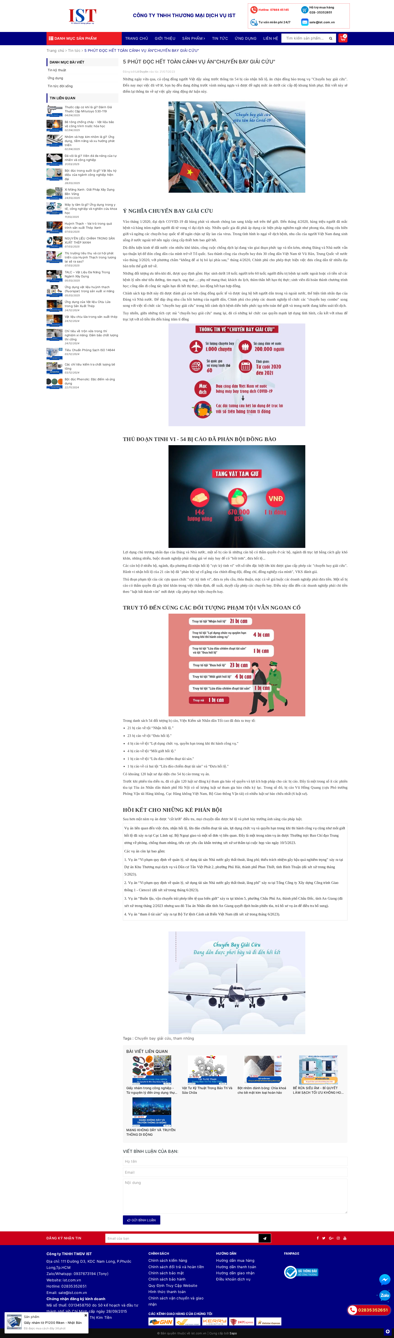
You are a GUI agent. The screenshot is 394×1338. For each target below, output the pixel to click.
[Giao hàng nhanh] (161, 1321)
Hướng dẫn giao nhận (235, 1273)
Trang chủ (136, 38)
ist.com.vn (72, 1280)
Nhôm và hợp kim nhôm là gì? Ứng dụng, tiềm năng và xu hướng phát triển (90, 141)
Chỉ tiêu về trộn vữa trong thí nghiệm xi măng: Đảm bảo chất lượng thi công (91, 335)
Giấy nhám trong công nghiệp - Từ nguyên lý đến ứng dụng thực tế (151, 1090)
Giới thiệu (165, 38)
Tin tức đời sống (60, 86)
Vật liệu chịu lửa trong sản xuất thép (91, 316)
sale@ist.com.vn (322, 22)
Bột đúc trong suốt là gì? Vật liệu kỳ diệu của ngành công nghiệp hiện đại (91, 175)
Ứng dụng (246, 38)
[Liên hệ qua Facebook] (385, 1279)
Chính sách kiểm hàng (167, 1260)
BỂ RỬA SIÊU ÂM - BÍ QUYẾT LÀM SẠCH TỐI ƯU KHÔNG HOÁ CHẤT (318, 1090)
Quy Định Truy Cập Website (172, 1285)
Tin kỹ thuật (57, 70)
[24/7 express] (241, 1321)
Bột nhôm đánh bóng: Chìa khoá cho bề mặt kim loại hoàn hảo (262, 1090)
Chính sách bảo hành (167, 1279)
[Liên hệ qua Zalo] (385, 1295)
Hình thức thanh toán (167, 1291)
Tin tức (220, 38)
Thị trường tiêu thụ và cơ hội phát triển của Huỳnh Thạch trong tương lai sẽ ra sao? (90, 257)
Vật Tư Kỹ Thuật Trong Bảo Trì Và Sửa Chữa (207, 1090)
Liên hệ (270, 38)
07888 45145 (274, 9)
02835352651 (73, 1286)
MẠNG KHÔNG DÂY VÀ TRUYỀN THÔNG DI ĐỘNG (150, 1132)
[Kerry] (214, 1321)
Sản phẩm (193, 38)
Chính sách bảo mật (166, 1273)
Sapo (233, 1333)
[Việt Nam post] (187, 1321)
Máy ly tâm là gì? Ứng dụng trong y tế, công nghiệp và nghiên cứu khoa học (91, 209)
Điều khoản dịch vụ (233, 1279)
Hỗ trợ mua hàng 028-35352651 (321, 9)
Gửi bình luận (143, 1220)
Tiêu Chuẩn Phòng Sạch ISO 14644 (90, 350)
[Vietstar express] (268, 1321)
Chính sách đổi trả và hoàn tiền (176, 1266)
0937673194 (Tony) (91, 1273)
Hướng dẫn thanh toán (236, 1266)
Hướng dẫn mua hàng (235, 1260)
